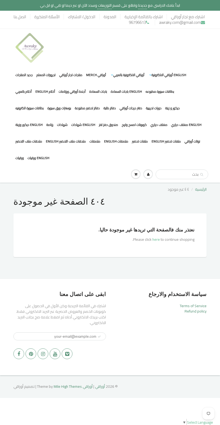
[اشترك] (99, 336)
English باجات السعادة (126, 91)
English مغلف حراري (186, 125)
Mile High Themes (68, 386)
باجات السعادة (98, 91)
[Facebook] (18, 353)
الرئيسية (201, 189)
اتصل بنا (19, 17)
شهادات (62, 125)
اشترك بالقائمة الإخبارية (143, 17)
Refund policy (196, 311)
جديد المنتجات (24, 75)
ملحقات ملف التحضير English (66, 141)
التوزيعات (104, 5)
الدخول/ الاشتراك (81, 17)
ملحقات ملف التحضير (29, 141)
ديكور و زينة (172, 108)
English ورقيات (38, 158)
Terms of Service (193, 305)
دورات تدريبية (154, 108)
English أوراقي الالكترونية (169, 75)
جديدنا (142, 5)
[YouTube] (55, 353)
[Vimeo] (67, 353)
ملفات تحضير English (166, 141)
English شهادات (83, 125)
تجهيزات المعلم (46, 75)
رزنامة (49, 125)
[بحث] (201, 174)
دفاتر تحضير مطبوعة (87, 108)
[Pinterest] (30, 353)
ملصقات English (116, 141)
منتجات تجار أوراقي (70, 75)
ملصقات (95, 141)
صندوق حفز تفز (108, 125)
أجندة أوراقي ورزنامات (72, 91)
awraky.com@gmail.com (180, 22)
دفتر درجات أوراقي (131, 108)
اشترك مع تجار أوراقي (188, 17)
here (156, 239)
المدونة (110, 17)
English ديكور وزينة (29, 125)
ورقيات (20, 158)
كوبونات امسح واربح (134, 125)
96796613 (137, 22)
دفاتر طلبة (110, 108)
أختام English (45, 91)
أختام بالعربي (24, 91)
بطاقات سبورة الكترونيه (30, 108)
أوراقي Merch (96, 75)
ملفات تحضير (140, 141)
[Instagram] (43, 353)
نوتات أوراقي (192, 141)
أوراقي (100, 386)
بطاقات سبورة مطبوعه (160, 91)
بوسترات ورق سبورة (59, 108)
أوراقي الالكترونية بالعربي (128, 75)
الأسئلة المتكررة (47, 17)
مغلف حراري (159, 125)
